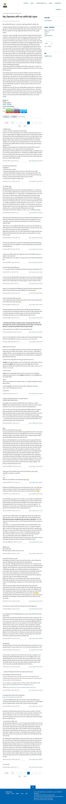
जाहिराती (17, 794)
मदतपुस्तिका (58, 10)
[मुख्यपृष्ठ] (5, 5)
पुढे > (20, 126)
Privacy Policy (43, 799)
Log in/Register (48, 20)
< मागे (12, 123)
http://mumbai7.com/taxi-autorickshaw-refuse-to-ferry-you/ (21, 687)
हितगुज (32, 3)
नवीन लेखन (25, 3)
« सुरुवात (6, 123)
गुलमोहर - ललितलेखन (7, 105)
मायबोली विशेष (58, 3)
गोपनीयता (45, 795)
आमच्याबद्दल (49, 795)
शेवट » (25, 126)
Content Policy (50, 799)
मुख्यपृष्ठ (8, 13)
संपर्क (54, 795)
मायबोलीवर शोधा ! (48, 56)
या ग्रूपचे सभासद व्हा (48, 36)
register (14, 116)
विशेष (13, 794)
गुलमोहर (50, 3)
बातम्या (22, 794)
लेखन (7, 100)
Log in (6, 116)
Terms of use (37, 799)
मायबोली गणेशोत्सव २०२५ (41, 3)
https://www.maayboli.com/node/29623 (12, 697)
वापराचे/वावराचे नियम (38, 795)
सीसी (26, 794)
